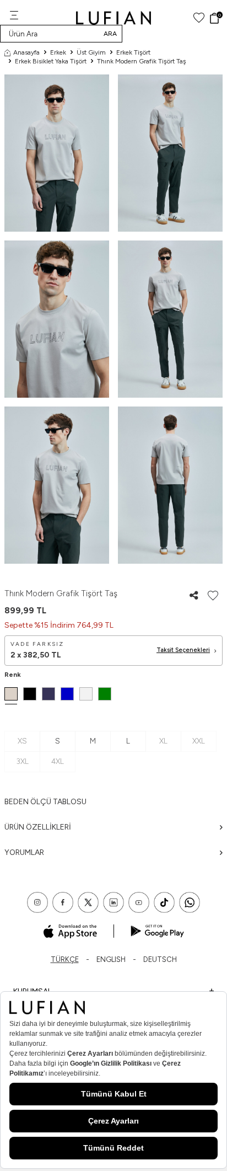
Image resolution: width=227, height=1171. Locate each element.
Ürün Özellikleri (37, 827)
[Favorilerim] (198, 18)
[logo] (114, 18)
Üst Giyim (91, 52)
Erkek (58, 52)
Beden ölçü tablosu (45, 801)
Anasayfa (26, 52)
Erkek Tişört (133, 52)
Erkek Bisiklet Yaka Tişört (51, 61)
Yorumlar (24, 852)
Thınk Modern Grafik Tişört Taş (141, 61)
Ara (110, 34)
